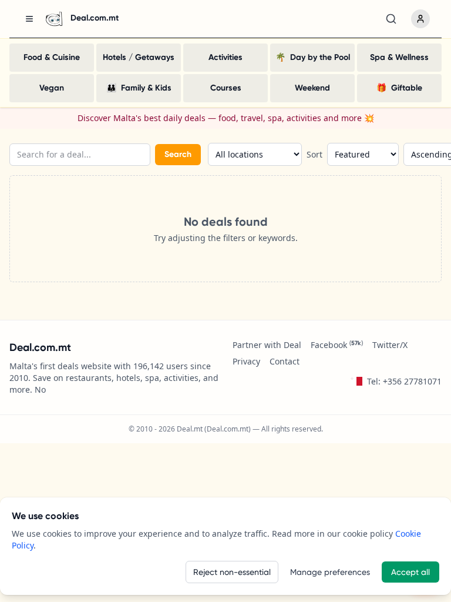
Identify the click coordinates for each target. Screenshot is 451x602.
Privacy (246, 361)
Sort (314, 154)
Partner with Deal (267, 344)
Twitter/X (390, 344)
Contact (284, 361)
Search (177, 154)
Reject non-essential (232, 572)
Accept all (410, 572)
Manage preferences (330, 572)
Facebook (337, 344)
